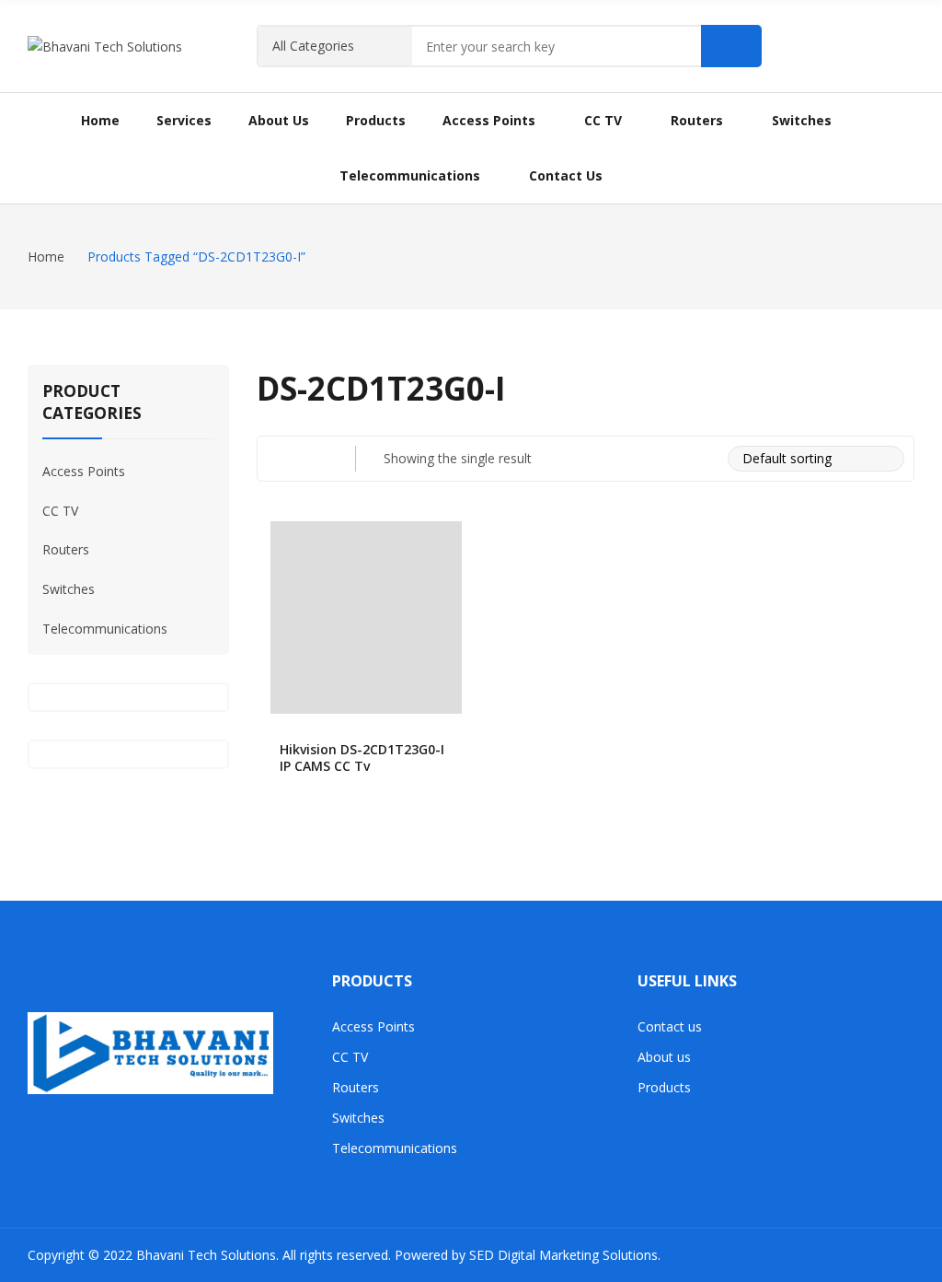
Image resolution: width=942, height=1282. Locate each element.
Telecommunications (104, 628)
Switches (68, 589)
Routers (65, 549)
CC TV (60, 510)
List (315, 459)
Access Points (83, 471)
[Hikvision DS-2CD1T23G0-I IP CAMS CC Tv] (366, 617)
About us (664, 1057)
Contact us (670, 1026)
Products (664, 1087)
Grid (279, 459)
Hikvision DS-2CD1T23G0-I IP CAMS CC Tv (362, 757)
